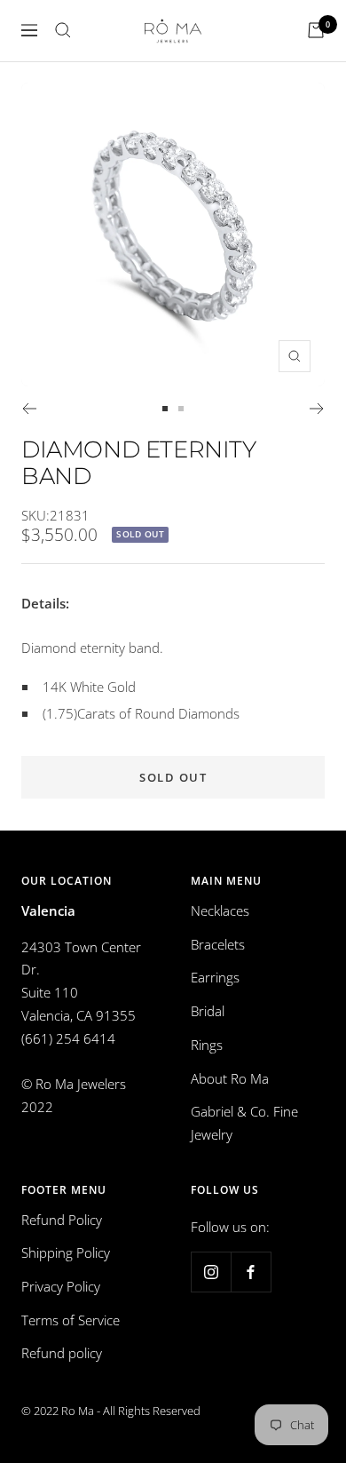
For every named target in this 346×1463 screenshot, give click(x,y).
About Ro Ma (230, 1078)
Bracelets (218, 944)
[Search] (63, 30)
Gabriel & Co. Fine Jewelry (244, 1122)
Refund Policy (61, 1219)
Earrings (215, 977)
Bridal (207, 1011)
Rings (207, 1045)
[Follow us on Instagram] (211, 1272)
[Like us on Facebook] (251, 1272)
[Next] (317, 408)
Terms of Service (70, 1320)
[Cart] (316, 30)
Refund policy (61, 1353)
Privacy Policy (60, 1286)
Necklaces (220, 910)
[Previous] (28, 408)
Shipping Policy (65, 1252)
